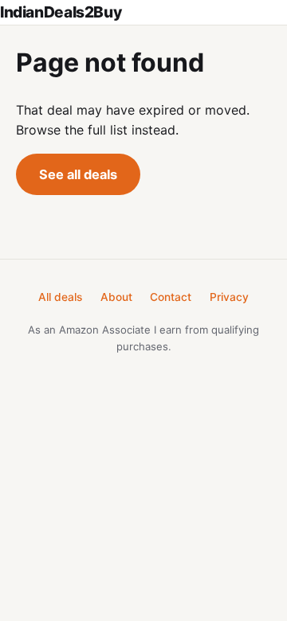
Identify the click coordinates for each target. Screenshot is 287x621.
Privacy (229, 297)
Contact (170, 297)
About (116, 297)
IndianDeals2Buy (60, 11)
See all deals (78, 174)
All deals (60, 297)
